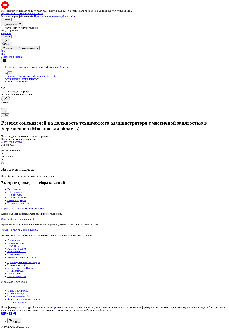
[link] (6, 44)
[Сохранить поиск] (4, 110)
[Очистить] (5, 98)
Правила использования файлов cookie (54, 16)
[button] (4, 51)
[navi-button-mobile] (4, 60)
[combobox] (15, 91)
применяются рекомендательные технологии (63, 307)
